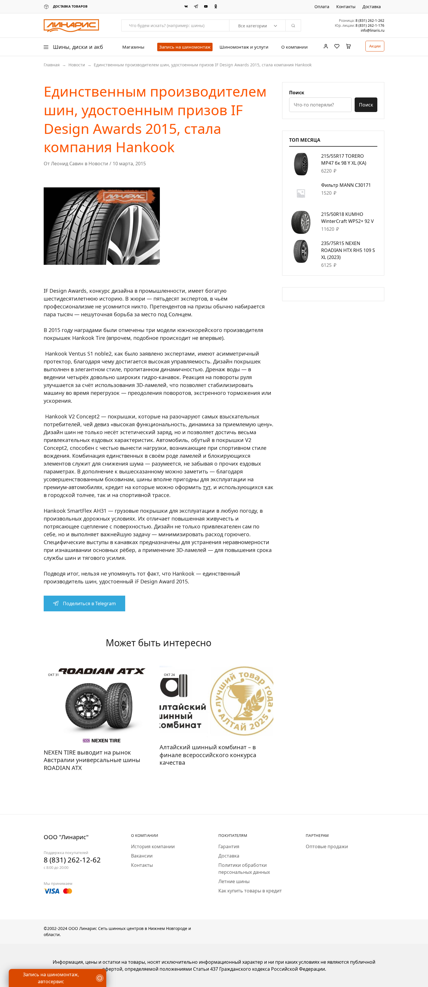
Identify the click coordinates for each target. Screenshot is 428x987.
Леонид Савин (67, 163)
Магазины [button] (133, 47)
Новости (76, 65)
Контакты (346, 7)
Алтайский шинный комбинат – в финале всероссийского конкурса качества (208, 754)
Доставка (371, 7)
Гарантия (228, 846)
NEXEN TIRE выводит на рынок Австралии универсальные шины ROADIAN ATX (92, 760)
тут (207, 487)
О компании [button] (294, 47)
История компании (153, 846)
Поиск (296, 92)
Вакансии (142, 856)
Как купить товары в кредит (250, 890)
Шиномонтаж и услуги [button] (244, 47)
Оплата (321, 7)
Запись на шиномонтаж (185, 47)
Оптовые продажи (327, 846)
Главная (52, 65)
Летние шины (234, 881)
